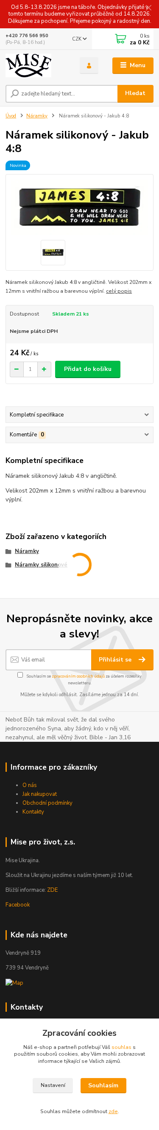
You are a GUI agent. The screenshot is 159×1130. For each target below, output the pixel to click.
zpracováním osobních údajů (78, 676)
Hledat (135, 93)
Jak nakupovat (39, 794)
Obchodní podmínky (47, 803)
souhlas (121, 1047)
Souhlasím (103, 1085)
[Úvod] (36, 65)
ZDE (52, 890)
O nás (29, 785)
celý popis (119, 291)
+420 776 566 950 (27, 36)
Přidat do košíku (88, 369)
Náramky (36, 116)
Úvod (11, 116)
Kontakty (33, 812)
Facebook (18, 905)
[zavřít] (148, 8)
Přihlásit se (116, 660)
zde (113, 1111)
